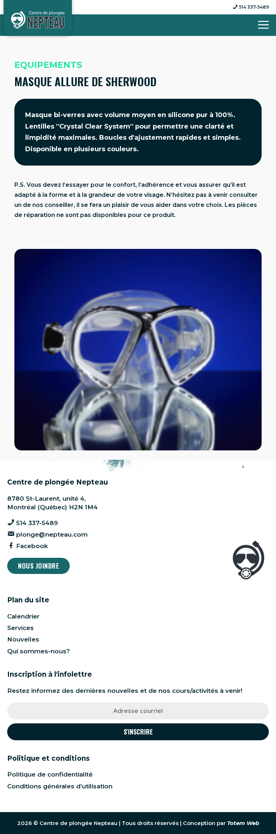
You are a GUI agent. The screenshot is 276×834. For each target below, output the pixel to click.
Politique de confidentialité (50, 774)
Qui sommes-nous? (38, 651)
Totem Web (243, 823)
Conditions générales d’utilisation (59, 786)
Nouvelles (23, 639)
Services (20, 627)
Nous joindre (38, 565)
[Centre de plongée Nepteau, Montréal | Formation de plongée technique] (38, 19)
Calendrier (23, 616)
